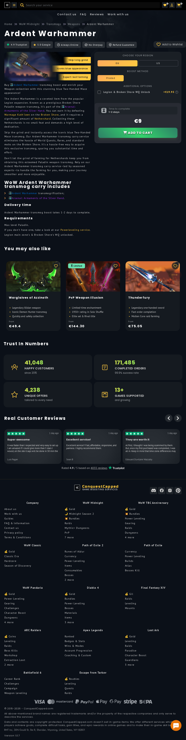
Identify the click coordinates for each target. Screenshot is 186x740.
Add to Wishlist (172, 44)
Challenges (11, 608)
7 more (69, 537)
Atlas (128, 565)
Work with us (13, 513)
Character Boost (15, 612)
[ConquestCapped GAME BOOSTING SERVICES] (77, 488)
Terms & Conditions (17, 537)
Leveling (130, 603)
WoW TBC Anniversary (153, 503)
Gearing (130, 523)
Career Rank (12, 678)
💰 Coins (10, 636)
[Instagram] (169, 490)
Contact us (67, 14)
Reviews (97, 14)
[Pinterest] (178, 490)
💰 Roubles (72, 678)
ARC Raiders (32, 630)
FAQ (83, 14)
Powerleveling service (75, 229)
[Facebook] (161, 490)
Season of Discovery (17, 565)
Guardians (132, 660)
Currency (70, 556)
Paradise (130, 650)
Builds (129, 561)
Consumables (73, 570)
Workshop (10, 655)
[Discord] (153, 490)
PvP (67, 532)
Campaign (10, 688)
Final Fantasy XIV (153, 587)
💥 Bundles (72, 518)
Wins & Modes (74, 645)
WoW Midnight (93, 503)
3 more (69, 622)
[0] (164, 5)
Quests (69, 688)
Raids (68, 523)
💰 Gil (129, 594)
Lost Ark (153, 630)
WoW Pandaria (33, 587)
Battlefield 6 (33, 672)
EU (117, 63)
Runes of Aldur (75, 551)
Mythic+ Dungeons (77, 528)
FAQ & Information (17, 523)
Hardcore (10, 561)
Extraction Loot (14, 660)
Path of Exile (153, 545)
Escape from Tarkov (93, 672)
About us (10, 509)
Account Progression (78, 650)
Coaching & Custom (78, 655)
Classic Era (11, 556)
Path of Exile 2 (93, 545)
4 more (129, 537)
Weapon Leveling (15, 693)
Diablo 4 (93, 587)
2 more (69, 579)
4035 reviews (99, 468)
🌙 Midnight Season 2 (79, 513)
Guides (8, 518)
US (158, 63)
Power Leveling (135, 518)
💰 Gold (70, 509)
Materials (71, 612)
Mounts (130, 608)
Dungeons (131, 532)
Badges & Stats (75, 641)
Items (68, 565)
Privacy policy (13, 532)
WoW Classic (32, 545)
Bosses (69, 575)
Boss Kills (11, 650)
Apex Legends (93, 630)
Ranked (69, 636)
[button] (171, 5)
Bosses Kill (132, 570)
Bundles (70, 598)
